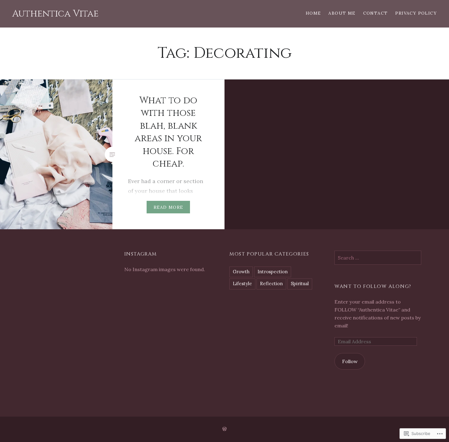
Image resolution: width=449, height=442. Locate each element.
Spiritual (300, 283)
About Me (341, 13)
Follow (350, 361)
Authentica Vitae (55, 14)
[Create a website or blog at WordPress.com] (224, 429)
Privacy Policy (416, 13)
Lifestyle (242, 283)
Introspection (272, 271)
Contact (375, 13)
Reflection (271, 283)
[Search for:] (377, 258)
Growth (241, 271)
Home (313, 13)
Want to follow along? (372, 286)
